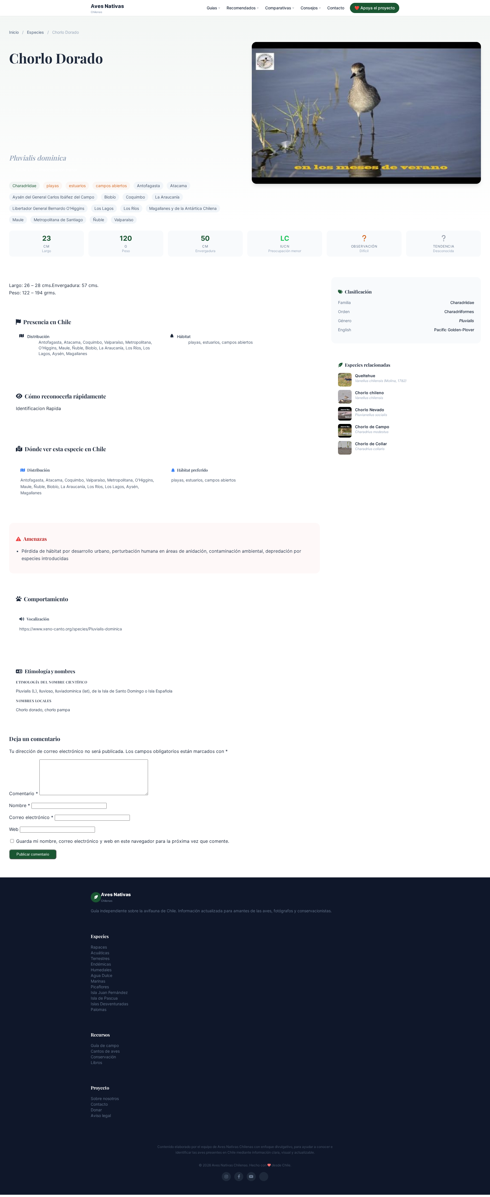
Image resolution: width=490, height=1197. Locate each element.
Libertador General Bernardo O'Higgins (48, 208)
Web (13, 829)
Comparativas (278, 7)
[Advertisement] (123, 106)
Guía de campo (105, 1045)
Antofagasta (148, 185)
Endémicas (101, 964)
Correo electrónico (31, 817)
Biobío (110, 197)
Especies (35, 32)
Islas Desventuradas (109, 1003)
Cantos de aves (105, 1051)
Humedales (101, 969)
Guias (212, 7)
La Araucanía (167, 197)
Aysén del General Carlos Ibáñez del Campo (53, 197)
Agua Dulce (101, 975)
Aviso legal (101, 1115)
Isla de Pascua (104, 998)
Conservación (103, 1056)
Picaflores (100, 986)
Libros (96, 1062)
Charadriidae (24, 185)
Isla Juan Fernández (109, 992)
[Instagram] (226, 1176)
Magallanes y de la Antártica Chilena (183, 208)
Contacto (335, 7)
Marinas (98, 981)
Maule (18, 219)
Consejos (309, 7)
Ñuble (98, 219)
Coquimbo (135, 197)
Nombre (19, 805)
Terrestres (100, 958)
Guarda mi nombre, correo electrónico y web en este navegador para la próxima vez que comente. (122, 841)
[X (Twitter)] (263, 1176)
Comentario (23, 793)
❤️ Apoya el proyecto (374, 7)
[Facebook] (238, 1176)
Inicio (14, 32)
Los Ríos (131, 208)
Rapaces (99, 947)
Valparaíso (123, 219)
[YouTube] (251, 1176)
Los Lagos (103, 208)
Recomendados (241, 7)
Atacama (178, 185)
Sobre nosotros (105, 1098)
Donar (96, 1109)
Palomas (98, 1009)
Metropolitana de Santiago (58, 219)
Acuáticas (100, 952)
